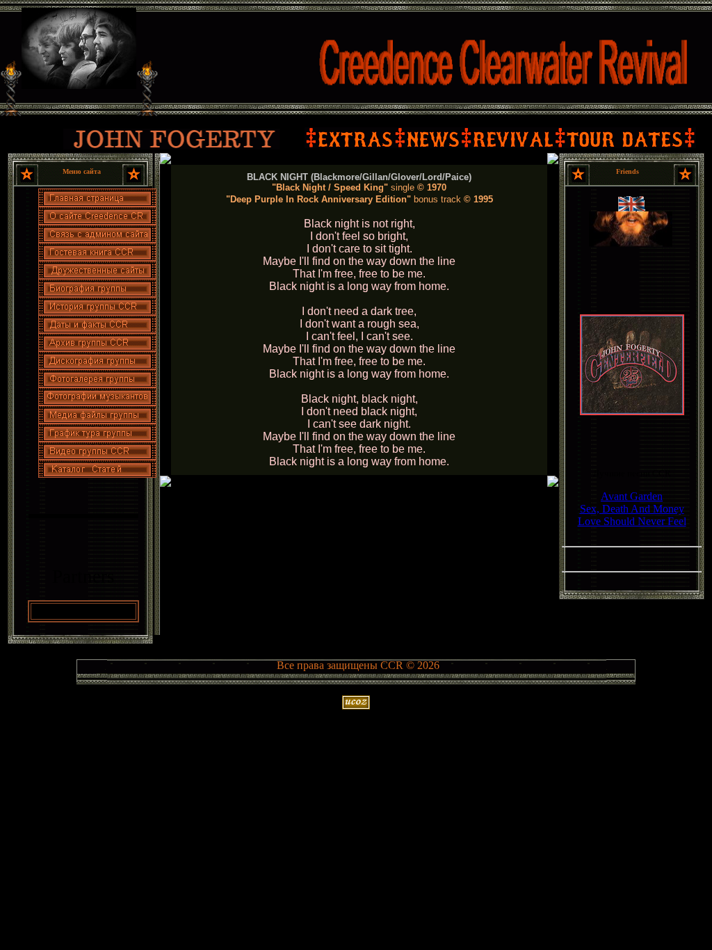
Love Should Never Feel (632, 521)
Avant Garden (632, 496)
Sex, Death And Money (632, 509)
